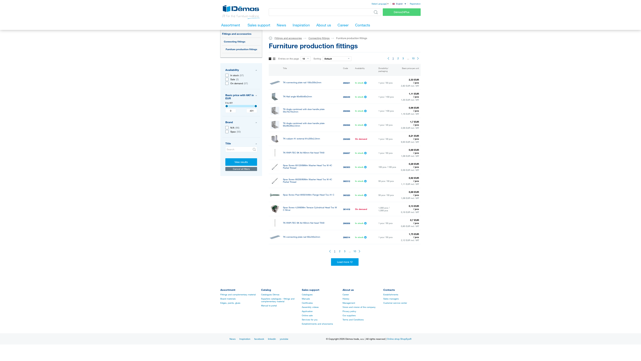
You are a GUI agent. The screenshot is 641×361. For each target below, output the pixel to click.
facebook (259, 338)
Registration (415, 3)
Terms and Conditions (353, 319)
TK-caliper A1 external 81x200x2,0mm (301, 138)
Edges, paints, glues (230, 303)
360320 (346, 195)
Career (346, 294)
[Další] (418, 58)
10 (413, 58)
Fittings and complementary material (238, 294)
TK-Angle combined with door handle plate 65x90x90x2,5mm (304, 124)
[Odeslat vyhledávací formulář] (254, 149)
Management (349, 303)
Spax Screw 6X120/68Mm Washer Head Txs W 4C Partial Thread (307, 166)
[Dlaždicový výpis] (274, 58)
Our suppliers (349, 315)
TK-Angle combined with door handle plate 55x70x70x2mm (304, 110)
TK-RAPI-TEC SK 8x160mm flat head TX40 (303, 152)
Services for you (309, 319)
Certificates (307, 303)
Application (307, 311)
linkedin (272, 338)
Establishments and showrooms (317, 323)
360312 (346, 181)
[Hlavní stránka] (272, 38)
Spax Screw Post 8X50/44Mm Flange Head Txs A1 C (308, 195)
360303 (346, 167)
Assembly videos (310, 307)
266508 (346, 223)
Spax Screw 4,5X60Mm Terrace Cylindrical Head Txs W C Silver (310, 208)
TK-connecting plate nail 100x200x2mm (302, 82)
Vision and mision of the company (359, 307)
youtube (284, 338)
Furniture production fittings (241, 49)
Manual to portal (269, 305)
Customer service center (395, 303)
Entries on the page (288, 58)
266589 (346, 139)
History (346, 298)
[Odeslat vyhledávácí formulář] (376, 12)
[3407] (226, 106)
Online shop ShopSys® (399, 338)
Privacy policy (349, 311)
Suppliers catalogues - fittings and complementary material (277, 300)
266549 (346, 97)
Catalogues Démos (270, 294)
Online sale (307, 315)
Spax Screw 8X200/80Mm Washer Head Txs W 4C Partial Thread (307, 180)
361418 (346, 209)
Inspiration (244, 338)
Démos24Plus (401, 12)
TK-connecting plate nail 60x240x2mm (301, 237)
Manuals (306, 298)
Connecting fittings (234, 41)
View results (241, 161)
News (233, 338)
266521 (346, 83)
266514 (346, 237)
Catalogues (307, 294)
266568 (346, 125)
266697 (346, 153)
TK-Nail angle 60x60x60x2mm (297, 96)
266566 (346, 111)
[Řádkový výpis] (270, 58)
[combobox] (399, 3)
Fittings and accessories (236, 33)
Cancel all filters (241, 168)
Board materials (228, 298)
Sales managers (391, 298)
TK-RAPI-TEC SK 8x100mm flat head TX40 (303, 223)
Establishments (390, 294)
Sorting (317, 58)
